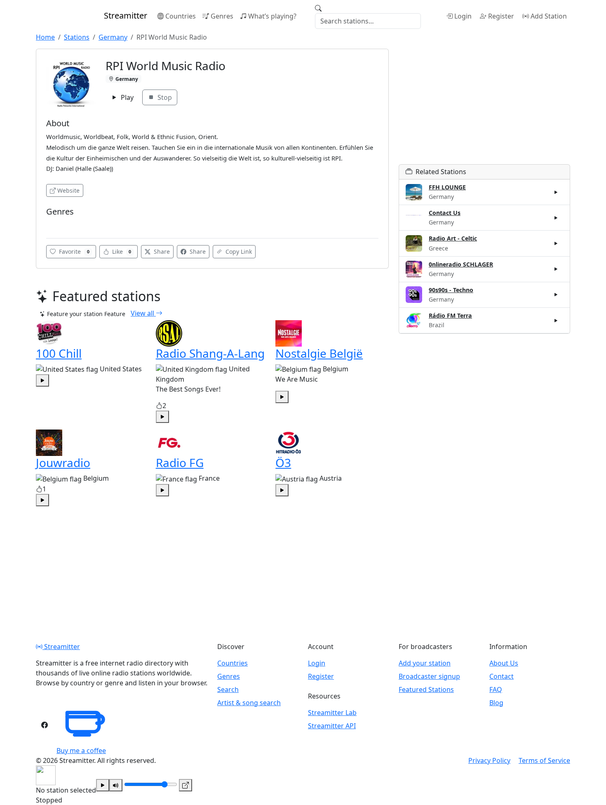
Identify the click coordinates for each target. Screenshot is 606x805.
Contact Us (444, 213)
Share (161, 251)
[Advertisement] (484, 106)
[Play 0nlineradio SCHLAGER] (556, 269)
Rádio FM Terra (450, 315)
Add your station (425, 663)
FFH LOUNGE (447, 187)
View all (143, 313)
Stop (164, 97)
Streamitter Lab (332, 712)
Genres (222, 16)
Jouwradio (63, 462)
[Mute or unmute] (115, 785)
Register (501, 16)
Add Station (549, 16)
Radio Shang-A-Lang (210, 353)
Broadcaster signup (429, 676)
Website (68, 190)
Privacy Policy (489, 760)
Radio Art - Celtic (453, 238)
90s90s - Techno (451, 290)
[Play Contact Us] (556, 218)
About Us (503, 663)
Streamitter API (332, 725)
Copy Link (238, 251)
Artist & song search (249, 702)
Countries (180, 16)
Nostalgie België (319, 353)
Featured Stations (426, 689)
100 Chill (59, 353)
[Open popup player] (185, 785)
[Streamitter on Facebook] (44, 725)
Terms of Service (544, 760)
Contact (501, 676)
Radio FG (180, 462)
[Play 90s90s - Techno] (556, 295)
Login (463, 16)
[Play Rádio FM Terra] (556, 320)
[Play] (102, 785)
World (56, 223)
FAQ (495, 689)
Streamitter (61, 646)
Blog (496, 702)
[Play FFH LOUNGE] (556, 192)
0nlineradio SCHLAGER (461, 264)
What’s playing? (272, 16)
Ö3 (283, 462)
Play (126, 97)
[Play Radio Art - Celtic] (556, 243)
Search (228, 689)
